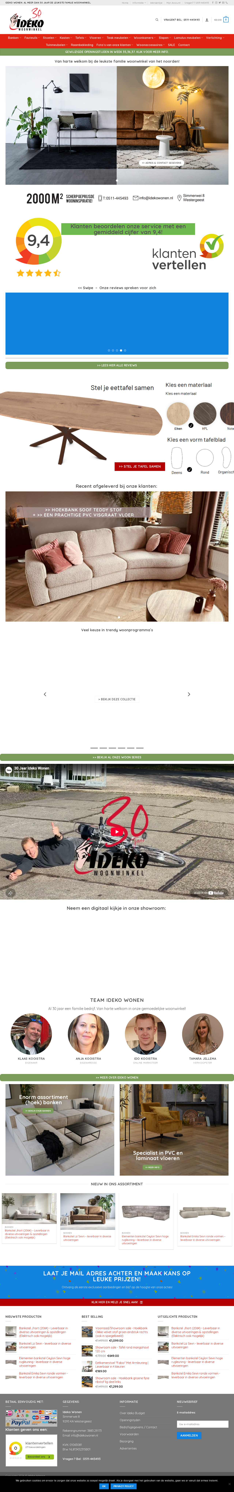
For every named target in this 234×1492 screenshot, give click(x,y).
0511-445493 (92, 1452)
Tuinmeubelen (55, 45)
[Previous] (14, 320)
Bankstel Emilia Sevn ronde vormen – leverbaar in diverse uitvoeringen (202, 1231)
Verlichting (214, 38)
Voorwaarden (129, 1427)
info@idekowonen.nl (84, 1428)
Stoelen (48, 38)
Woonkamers (143, 38)
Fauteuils (30, 38)
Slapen (164, 38)
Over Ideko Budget (132, 1406)
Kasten (65, 38)
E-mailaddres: (186, 1405)
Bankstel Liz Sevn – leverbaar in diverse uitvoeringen (87, 1231)
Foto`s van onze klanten (114, 45)
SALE (171, 45)
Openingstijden (130, 1413)
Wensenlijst (156, 2)
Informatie (138, 2)
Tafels (79, 38)
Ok (104, 1486)
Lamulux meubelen (187, 38)
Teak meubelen (117, 38)
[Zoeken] (157, 19)
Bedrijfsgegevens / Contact (138, 1420)
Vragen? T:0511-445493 (196, 2)
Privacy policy (124, 1486)
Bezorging (126, 1434)
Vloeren (95, 38)
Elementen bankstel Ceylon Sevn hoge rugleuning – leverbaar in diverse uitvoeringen (145, 1233)
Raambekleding (82, 45)
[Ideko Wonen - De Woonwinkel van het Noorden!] (27, 20)
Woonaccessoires (149, 45)
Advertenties (128, 1441)
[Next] (219, 320)
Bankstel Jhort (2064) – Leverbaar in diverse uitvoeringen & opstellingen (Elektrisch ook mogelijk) (27, 1227)
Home (125, 2)
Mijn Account (173, 2)
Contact (184, 45)
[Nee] (229, 1485)
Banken (13, 38)
